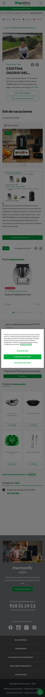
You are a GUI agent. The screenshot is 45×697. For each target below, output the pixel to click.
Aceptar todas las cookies (22, 357)
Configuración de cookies (22, 362)
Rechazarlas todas (22, 351)
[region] (22, 348)
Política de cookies (26, 344)
